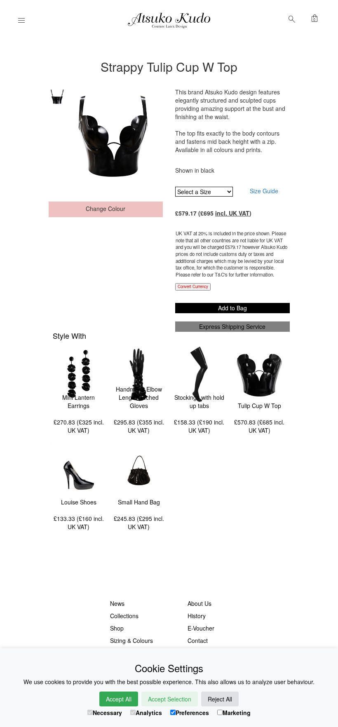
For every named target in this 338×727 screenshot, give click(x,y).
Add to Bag (232, 308)
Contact (198, 640)
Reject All (220, 699)
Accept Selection (169, 699)
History (197, 616)
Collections (124, 616)
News (117, 603)
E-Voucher (201, 628)
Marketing (237, 712)
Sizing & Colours (131, 640)
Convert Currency (193, 286)
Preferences (192, 712)
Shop (117, 628)
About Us (199, 603)
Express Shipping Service (232, 326)
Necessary (107, 712)
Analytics (149, 712)
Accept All (118, 699)
